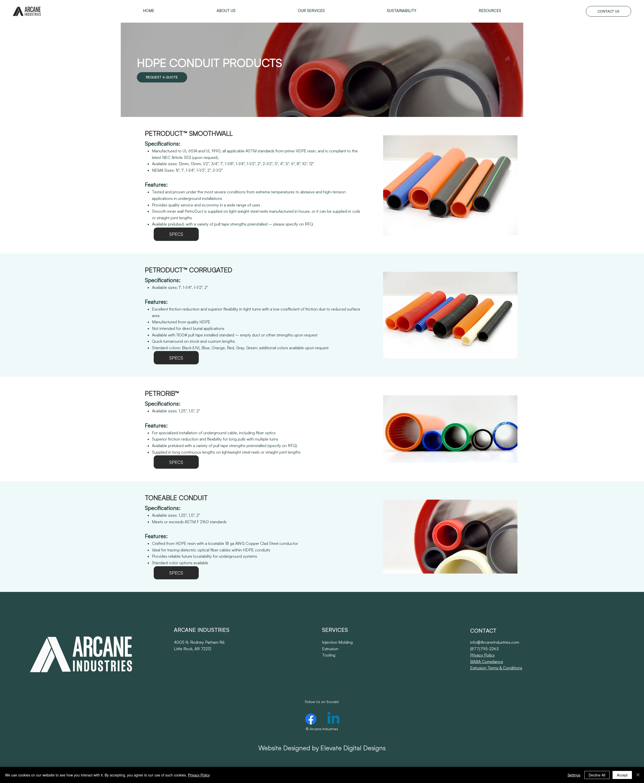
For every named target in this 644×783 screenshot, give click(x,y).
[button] (226, 11)
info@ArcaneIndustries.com (494, 642)
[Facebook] (310, 719)
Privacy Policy (482, 655)
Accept (622, 774)
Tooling (328, 655)
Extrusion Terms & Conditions (496, 667)
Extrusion (330, 648)
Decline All (597, 774)
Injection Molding (337, 642)
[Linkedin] (333, 719)
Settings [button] (574, 774)
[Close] (638, 775)
